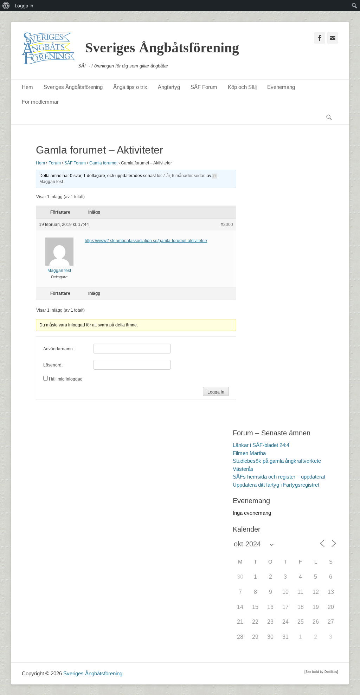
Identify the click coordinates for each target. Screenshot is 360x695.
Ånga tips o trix (130, 87)
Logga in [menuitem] (24, 5)
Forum (55, 163)
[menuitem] (6, 5)
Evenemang (281, 87)
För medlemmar (40, 102)
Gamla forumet (103, 163)
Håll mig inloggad (66, 379)
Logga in (215, 392)
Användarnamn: (58, 348)
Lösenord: (53, 365)
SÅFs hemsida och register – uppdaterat (279, 477)
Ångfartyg (169, 87)
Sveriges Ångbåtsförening (162, 48)
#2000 (227, 224)
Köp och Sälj (242, 87)
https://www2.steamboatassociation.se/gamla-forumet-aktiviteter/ (146, 240)
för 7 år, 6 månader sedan (181, 175)
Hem (27, 87)
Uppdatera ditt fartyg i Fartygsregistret (276, 485)
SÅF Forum (204, 87)
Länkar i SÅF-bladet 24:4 (261, 445)
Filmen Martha (249, 453)
